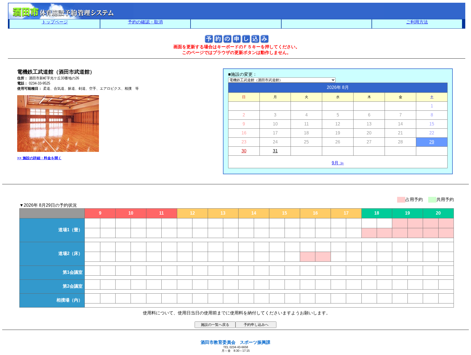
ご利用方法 (417, 22)
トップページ (55, 22)
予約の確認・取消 (145, 22)
